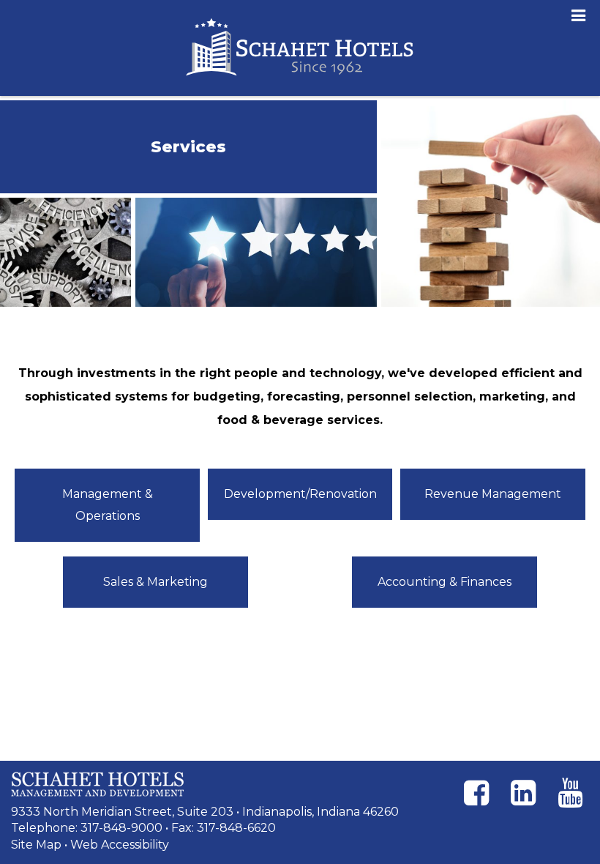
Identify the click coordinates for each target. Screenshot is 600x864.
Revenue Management (492, 494)
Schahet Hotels (300, 48)
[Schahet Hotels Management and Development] (97, 784)
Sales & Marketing (155, 582)
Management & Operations (107, 505)
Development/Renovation (300, 494)
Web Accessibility (119, 845)
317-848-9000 (121, 828)
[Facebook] (476, 793)
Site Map (36, 845)
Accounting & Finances (444, 582)
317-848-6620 (236, 828)
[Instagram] (523, 793)
